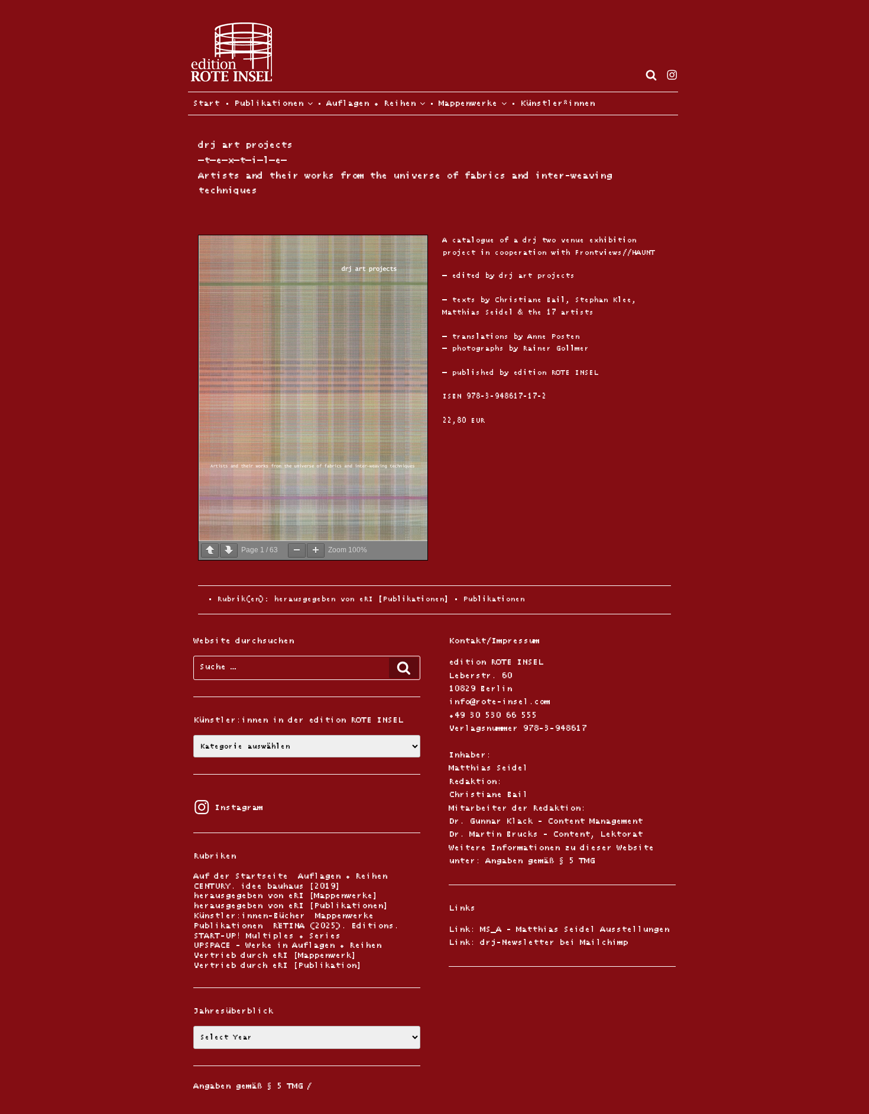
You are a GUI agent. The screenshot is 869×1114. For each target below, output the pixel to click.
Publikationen (493, 599)
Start (203, 103)
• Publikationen (263, 103)
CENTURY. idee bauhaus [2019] (267, 887)
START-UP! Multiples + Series (267, 936)
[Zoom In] (316, 550)
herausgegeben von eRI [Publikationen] (361, 599)
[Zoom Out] (297, 550)
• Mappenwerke (463, 103)
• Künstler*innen (552, 103)
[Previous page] (210, 550)
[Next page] (229, 550)
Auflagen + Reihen (342, 876)
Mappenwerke (344, 916)
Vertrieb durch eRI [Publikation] (277, 966)
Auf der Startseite (240, 876)
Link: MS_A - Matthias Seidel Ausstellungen (559, 929)
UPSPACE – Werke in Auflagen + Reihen (287, 946)
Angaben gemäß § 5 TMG (540, 861)
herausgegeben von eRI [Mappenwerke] (285, 896)
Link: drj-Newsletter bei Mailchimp (538, 942)
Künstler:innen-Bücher (249, 916)
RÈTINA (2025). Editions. (336, 926)
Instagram (227, 808)
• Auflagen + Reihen (366, 103)
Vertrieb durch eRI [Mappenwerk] (274, 956)
